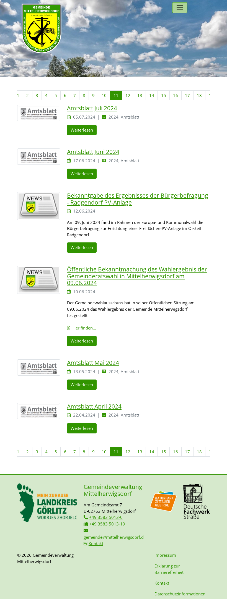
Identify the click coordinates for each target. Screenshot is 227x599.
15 (163, 95)
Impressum (165, 555)
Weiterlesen (82, 130)
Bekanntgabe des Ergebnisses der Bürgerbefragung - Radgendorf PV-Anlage (137, 199)
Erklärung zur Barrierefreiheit (169, 569)
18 (199, 95)
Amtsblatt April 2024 (94, 406)
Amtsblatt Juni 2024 (93, 152)
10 (104, 95)
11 (116, 95)
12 (127, 95)
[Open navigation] (179, 7)
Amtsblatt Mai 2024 (93, 363)
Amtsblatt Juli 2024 (92, 108)
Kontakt (96, 543)
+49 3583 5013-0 (106, 517)
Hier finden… (83, 328)
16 (175, 95)
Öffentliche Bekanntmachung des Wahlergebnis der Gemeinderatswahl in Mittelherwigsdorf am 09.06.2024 (137, 276)
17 (187, 95)
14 (151, 95)
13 (139, 95)
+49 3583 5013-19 (107, 524)
